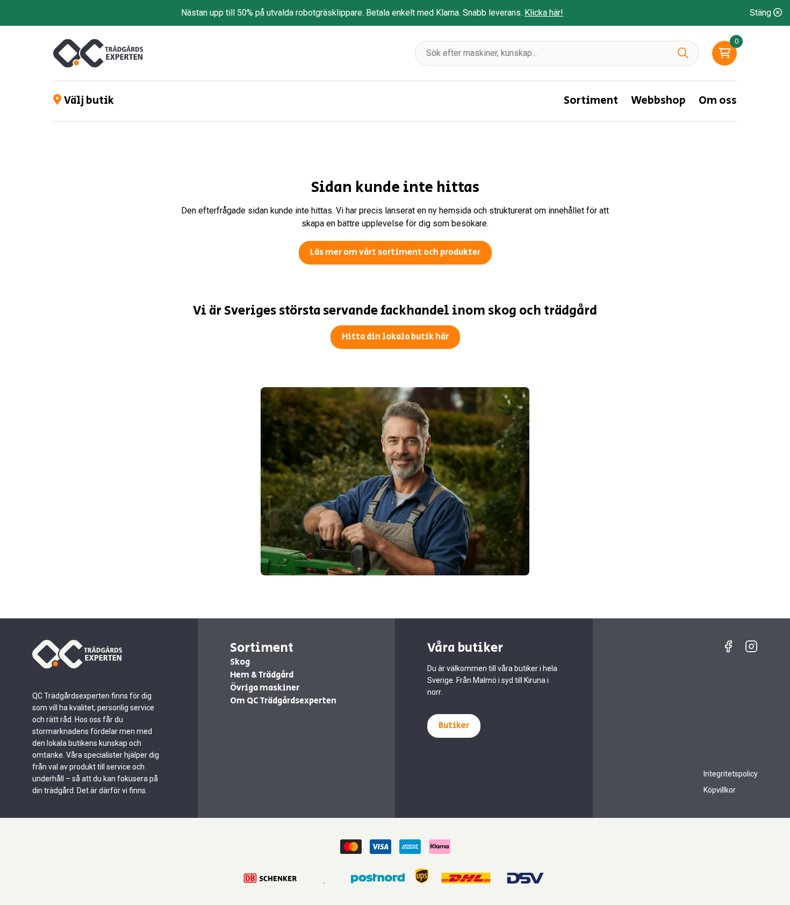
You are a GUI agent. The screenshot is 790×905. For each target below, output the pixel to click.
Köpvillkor (719, 790)
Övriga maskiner (264, 688)
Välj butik (89, 101)
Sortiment (591, 101)
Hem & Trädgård (261, 675)
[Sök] (683, 53)
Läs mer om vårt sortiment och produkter (395, 252)
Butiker (454, 725)
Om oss (718, 101)
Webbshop (658, 101)
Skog (240, 662)
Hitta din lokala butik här (395, 337)
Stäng (761, 13)
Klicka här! (544, 13)
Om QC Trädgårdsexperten (283, 701)
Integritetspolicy (730, 773)
